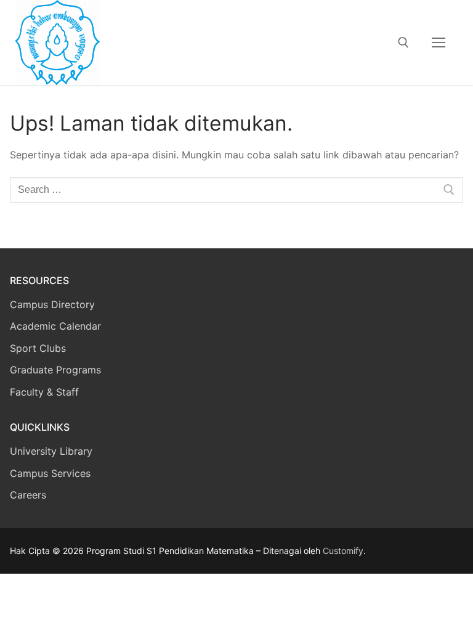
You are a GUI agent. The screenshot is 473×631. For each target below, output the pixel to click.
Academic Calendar (55, 326)
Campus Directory (52, 304)
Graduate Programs (55, 370)
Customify (343, 550)
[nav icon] (438, 42)
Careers (28, 495)
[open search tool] (403, 42)
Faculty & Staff (44, 392)
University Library (51, 451)
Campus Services (50, 473)
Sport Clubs (38, 348)
